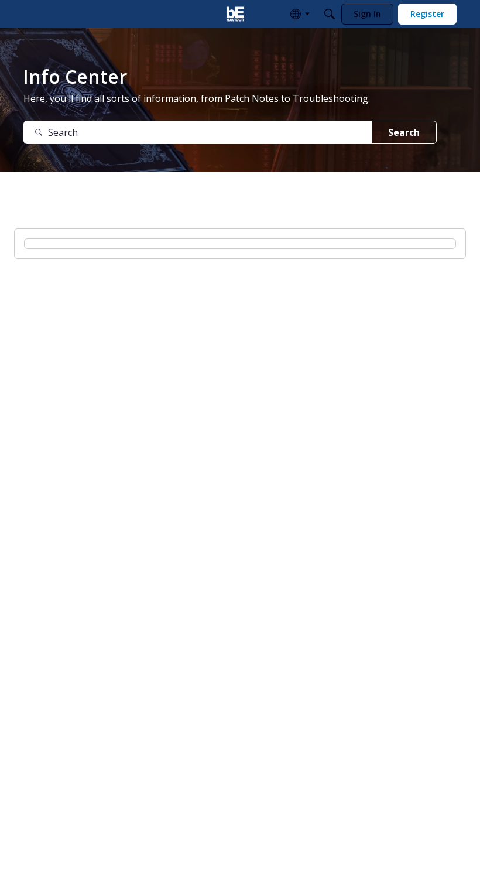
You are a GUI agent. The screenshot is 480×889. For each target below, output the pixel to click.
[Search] (329, 14)
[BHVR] (235, 14)
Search (404, 132)
